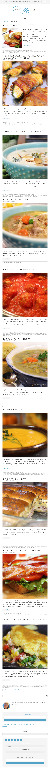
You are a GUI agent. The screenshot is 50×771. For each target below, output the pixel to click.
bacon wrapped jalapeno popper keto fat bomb (29, 123)
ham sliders (38, 544)
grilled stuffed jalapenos (23, 125)
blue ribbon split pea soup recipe (32, 402)
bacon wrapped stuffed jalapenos (19, 124)
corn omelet (27, 685)
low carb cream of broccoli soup (14, 196)
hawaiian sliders (15, 546)
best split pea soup (16, 402)
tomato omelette (7, 687)
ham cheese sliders (33, 544)
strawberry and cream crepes (35, 51)
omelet (16, 686)
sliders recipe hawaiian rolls (31, 547)
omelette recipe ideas (32, 686)
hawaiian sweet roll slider (32, 546)
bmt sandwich (25, 615)
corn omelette (32, 685)
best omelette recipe (16, 685)
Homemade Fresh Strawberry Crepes (18, 25)
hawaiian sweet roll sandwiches (23, 546)
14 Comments (12, 26)
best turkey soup (9, 263)
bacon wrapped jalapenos (41, 123)
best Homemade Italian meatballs (12, 333)
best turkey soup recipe (15, 263)
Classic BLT (29, 615)
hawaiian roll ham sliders (35, 545)
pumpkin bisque (12, 474)
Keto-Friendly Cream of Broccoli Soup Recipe (22, 131)
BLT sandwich (7, 615)
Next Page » (17, 689)
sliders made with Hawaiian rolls (21, 547)
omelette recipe (26, 686)
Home (4, 21)
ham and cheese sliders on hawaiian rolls (10, 544)
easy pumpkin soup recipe (41, 473)
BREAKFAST (8, 50)
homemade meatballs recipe (27, 334)
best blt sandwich (33, 614)
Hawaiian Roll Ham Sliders (14, 479)
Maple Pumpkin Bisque (12, 409)
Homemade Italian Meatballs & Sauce (18, 269)
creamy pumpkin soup (18, 473)
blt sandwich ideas (12, 615)
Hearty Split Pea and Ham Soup (16, 339)
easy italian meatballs (10, 334)
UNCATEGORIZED (31, 194)
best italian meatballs (39, 333)
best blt (25, 614)
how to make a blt (34, 615)
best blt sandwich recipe (40, 614)
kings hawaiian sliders (12, 547)
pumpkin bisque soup (25, 474)
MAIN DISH (16, 50)
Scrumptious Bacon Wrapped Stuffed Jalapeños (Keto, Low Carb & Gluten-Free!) (23, 57)
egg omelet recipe (11, 686)
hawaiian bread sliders (20, 545)
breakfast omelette (22, 685)
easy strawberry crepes (10, 51)
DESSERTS (12, 50)
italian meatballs (41, 334)
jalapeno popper (42, 125)
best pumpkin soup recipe (11, 473)
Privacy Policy (36, 769)
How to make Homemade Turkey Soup (18, 200)
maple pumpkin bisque (5, 474)
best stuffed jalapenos (40, 124)
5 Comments (13, 340)
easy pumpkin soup (34, 473)
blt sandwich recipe (18, 615)
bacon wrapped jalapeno (18, 123)
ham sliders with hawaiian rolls (12, 545)
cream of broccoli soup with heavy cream (28, 195)
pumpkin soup (31, 474)
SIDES (28, 50)
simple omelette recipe (39, 686)
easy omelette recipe (43, 685)
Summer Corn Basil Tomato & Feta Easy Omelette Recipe (24, 620)
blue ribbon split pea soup (23, 402)
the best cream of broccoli (23, 196)
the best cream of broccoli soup (32, 196)
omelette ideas (22, 686)
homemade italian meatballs (18, 334)
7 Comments (12, 59)
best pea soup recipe (10, 402)
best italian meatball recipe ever (30, 333)
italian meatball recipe (35, 334)
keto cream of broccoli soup (39, 195)
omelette (18, 686)
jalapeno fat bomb (30, 125)
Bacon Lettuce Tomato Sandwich (19, 614)
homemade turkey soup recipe (31, 263)
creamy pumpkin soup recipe (26, 473)
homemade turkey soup (23, 263)
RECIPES (9, 21)
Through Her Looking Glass (25, 10)
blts (22, 615)
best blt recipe (29, 614)
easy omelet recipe (37, 685)
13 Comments (13, 552)
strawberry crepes (15, 52)
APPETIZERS (8, 122)
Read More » (27, 45)
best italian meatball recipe (21, 333)
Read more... (19, 704)
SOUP (27, 194)
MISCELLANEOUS (21, 50)
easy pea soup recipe (40, 402)
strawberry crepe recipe (8, 52)
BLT (45, 614)
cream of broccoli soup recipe (16, 195)
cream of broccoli (9, 195)
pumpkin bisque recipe (18, 474)
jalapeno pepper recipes (36, 125)
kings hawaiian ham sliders (41, 546)
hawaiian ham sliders (28, 545)
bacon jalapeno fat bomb (10, 123)
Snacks (31, 50)
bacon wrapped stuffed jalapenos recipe (31, 124)
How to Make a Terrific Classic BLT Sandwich (22, 551)
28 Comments (14, 480)
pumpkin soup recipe (37, 474)
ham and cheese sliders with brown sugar (23, 544)
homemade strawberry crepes (26, 51)
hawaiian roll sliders (9, 546)
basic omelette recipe (10, 685)
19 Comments (13, 411)
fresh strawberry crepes (17, 51)
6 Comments (13, 201)
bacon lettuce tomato (10, 614)
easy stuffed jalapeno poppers (14, 125)
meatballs (9, 335)
